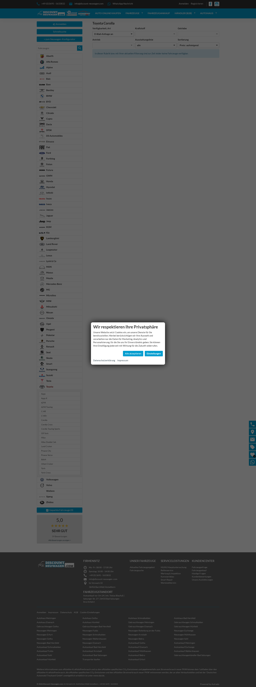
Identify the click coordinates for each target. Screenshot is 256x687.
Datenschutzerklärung (104, 360)
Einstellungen (154, 353)
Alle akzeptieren (133, 353)
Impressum (122, 360)
